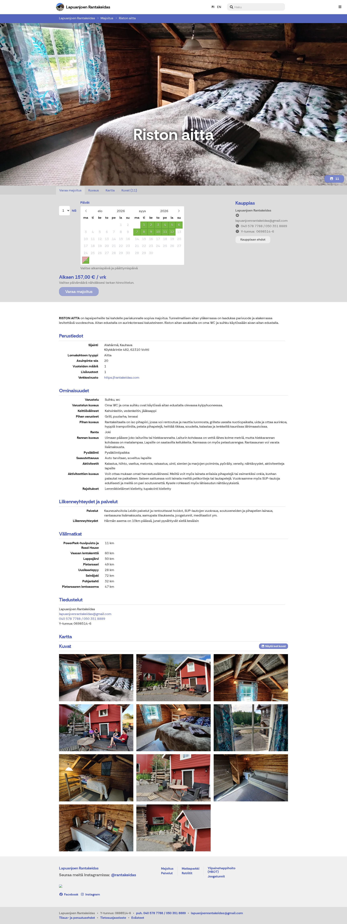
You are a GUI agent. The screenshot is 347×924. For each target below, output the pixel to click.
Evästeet (137, 918)
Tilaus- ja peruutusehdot (77, 918)
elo (100, 211)
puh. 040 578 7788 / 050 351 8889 (161, 913)
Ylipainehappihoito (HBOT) (221, 870)
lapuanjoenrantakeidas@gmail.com (85, 614)
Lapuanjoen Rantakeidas (77, 18)
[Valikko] (340, 7)
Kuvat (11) (129, 190)
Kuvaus (93, 190)
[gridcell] (85, 225)
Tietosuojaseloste (113, 918)
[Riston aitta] (96, 677)
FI (213, 7)
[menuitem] (256, 7)
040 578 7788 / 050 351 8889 (82, 619)
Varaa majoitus (70, 190)
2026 (121, 211)
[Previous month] (86, 211)
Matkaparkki (190, 869)
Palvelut (167, 873)
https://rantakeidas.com (121, 377)
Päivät (85, 202)
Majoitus (107, 18)
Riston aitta (127, 18)
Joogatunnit (216, 876)
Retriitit (187, 873)
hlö (74, 210)
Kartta (110, 190)
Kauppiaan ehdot (252, 239)
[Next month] (179, 211)
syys (142, 211)
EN (219, 7)
